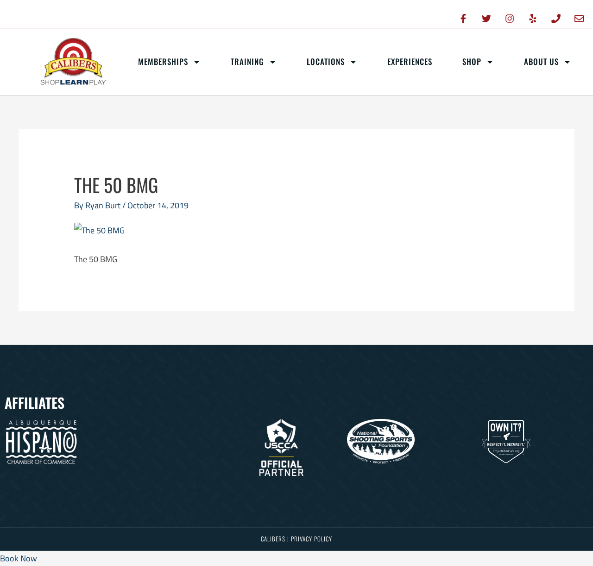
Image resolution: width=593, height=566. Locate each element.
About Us (541, 61)
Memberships (163, 61)
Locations (326, 61)
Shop (471, 61)
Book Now (18, 558)
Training (247, 61)
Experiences (409, 61)
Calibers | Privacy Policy (296, 538)
